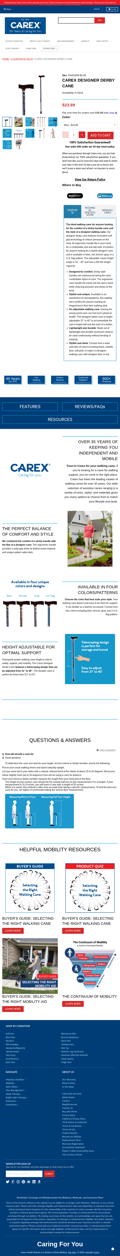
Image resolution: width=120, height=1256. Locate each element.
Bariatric (10, 1046)
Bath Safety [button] (11, 1092)
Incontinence (12, 1064)
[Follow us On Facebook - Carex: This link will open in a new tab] (13, 1187)
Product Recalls (69, 1138)
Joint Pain (10, 1068)
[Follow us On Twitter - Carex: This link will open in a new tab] (7, 1187)
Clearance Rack (22, 59)
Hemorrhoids (12, 1057)
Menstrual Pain (68, 1039)
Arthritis (10, 1039)
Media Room (68, 1103)
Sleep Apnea (67, 1064)
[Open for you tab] (116, 624)
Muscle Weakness (70, 1043)
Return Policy (68, 1089)
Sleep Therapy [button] (13, 1099)
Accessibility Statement (73, 1153)
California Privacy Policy (73, 1124)
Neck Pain (66, 1046)
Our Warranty (69, 1085)
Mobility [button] (10, 1089)
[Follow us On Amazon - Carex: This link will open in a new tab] (39, 1187)
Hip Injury (11, 1061)
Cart (113, 9)
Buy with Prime (69, 1117)
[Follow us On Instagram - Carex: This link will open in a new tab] (18, 1187)
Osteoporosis (67, 1050)
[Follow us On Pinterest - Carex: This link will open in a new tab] (23, 1187)
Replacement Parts (71, 1146)
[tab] (72, 217)
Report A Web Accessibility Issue (78, 1156)
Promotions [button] (11, 1110)
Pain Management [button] (15, 1096)
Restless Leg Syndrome (72, 1057)
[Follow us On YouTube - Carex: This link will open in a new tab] (28, 1187)
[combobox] (76, 20)
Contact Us (67, 1113)
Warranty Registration (73, 1149)
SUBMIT (49, 1180)
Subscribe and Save (72, 1099)
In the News (68, 1092)
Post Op (65, 1053)
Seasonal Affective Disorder (74, 1061)
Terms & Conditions (72, 1131)
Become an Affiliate (71, 1142)
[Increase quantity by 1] (82, 134)
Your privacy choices (72, 1160)
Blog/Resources (69, 1110)
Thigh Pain (66, 1068)
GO (99, 20)
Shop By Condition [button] (15, 1085)
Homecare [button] (11, 1106)
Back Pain (10, 1043)
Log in (96, 9)
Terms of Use (68, 1135)
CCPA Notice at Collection (74, 1128)
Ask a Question (107, 756)
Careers (66, 1106)
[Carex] (25, 26)
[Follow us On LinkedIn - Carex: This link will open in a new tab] (34, 1187)
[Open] (113, 1249)
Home (5, 59)
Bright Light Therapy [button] (16, 1103)
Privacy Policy (68, 1121)
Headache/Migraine (15, 1053)
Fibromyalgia (12, 1050)
